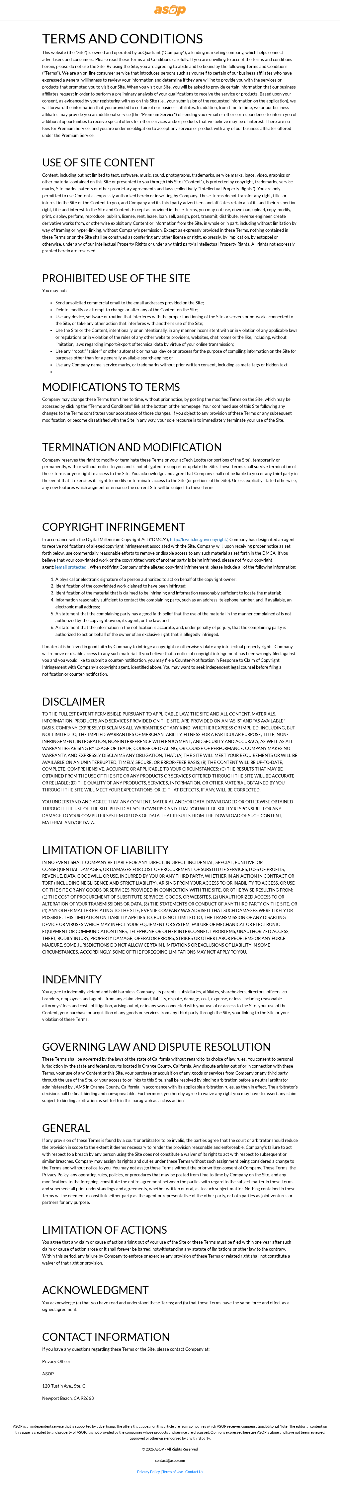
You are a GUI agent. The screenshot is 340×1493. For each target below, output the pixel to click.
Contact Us (194, 1471)
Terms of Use (173, 1471)
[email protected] (71, 567)
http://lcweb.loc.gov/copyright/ (198, 539)
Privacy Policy (149, 1471)
